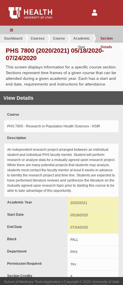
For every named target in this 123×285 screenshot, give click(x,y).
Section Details (106, 39)
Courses (38, 38)
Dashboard (13, 38)
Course (59, 38)
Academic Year (81, 39)
